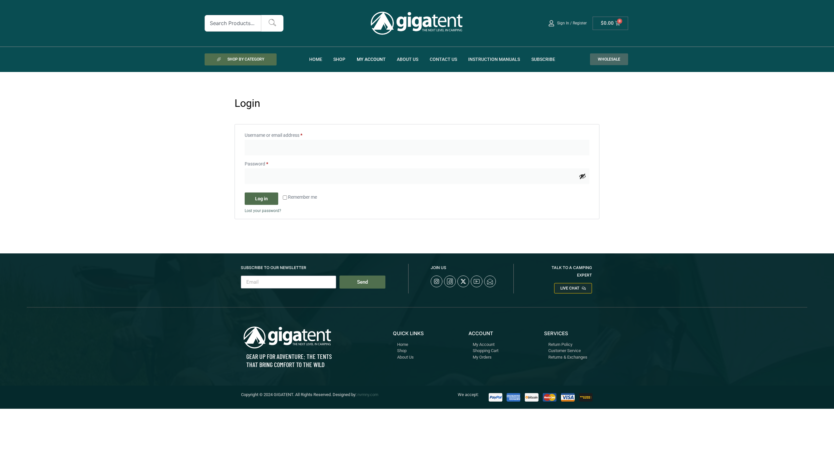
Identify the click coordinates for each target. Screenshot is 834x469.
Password (265, 162)
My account (371, 59)
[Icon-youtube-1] (476, 281)
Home (315, 59)
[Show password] (582, 176)
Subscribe (543, 59)
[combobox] (233, 23)
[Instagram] (436, 281)
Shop (339, 59)
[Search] (272, 23)
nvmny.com (367, 394)
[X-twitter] (463, 281)
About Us (407, 59)
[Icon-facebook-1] (450, 281)
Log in (261, 198)
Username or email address (282, 134)
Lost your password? (263, 210)
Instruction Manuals (494, 59)
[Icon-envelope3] (490, 281)
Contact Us (443, 59)
